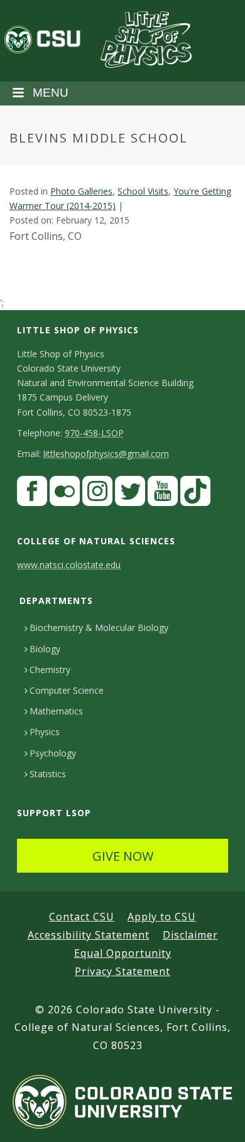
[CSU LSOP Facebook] (32, 494)
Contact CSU (81, 917)
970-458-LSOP (94, 433)
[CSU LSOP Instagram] (97, 494)
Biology (45, 649)
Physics (45, 732)
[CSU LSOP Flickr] (65, 494)
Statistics (48, 774)
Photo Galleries (81, 191)
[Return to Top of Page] (217, 1118)
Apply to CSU (162, 917)
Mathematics (56, 711)
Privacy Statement (122, 971)
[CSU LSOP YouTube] (163, 494)
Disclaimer (190, 935)
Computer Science (67, 690)
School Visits (142, 191)
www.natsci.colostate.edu (69, 565)
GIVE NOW (122, 856)
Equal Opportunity (123, 953)
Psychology (53, 753)
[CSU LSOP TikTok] (195, 494)
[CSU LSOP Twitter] (130, 494)
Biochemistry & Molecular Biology (99, 627)
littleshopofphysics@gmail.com (106, 454)
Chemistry (50, 670)
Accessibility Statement (89, 935)
